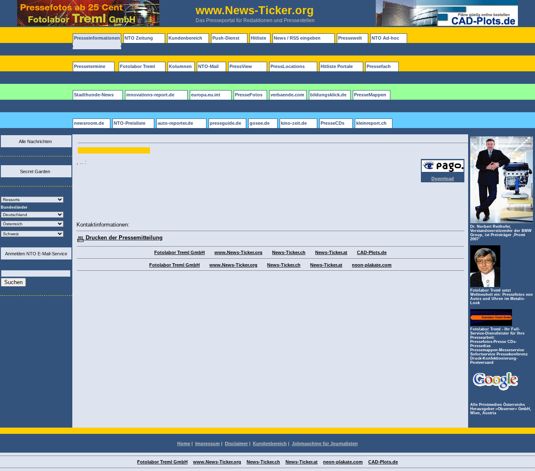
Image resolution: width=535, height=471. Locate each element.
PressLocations (287, 66)
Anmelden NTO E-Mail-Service (36, 253)
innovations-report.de (150, 94)
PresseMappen (370, 94)
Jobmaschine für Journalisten (325, 443)
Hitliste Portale (337, 66)
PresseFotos (248, 94)
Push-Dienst (225, 37)
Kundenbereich (185, 37)
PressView (240, 66)
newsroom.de (89, 123)
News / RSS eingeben (297, 37)
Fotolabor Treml (137, 66)
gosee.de (260, 123)
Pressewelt (350, 37)
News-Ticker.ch (289, 252)
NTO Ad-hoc (385, 37)
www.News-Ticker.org (238, 252)
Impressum (207, 443)
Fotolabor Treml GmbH (179, 252)
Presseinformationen (97, 37)
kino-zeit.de (294, 123)
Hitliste (258, 37)
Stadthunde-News (94, 94)
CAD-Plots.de (372, 252)
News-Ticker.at (331, 252)
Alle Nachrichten (35, 141)
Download (442, 178)
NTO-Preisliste (129, 123)
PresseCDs (332, 123)
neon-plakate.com (372, 264)
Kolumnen (180, 66)
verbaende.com (287, 94)
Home (183, 443)
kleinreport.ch (371, 123)
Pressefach (379, 66)
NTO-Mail (208, 66)
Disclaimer (236, 443)
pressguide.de (225, 123)
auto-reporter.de (175, 123)
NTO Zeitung (139, 37)
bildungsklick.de (328, 94)
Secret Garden (35, 171)
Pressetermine (89, 66)
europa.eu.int (205, 94)
